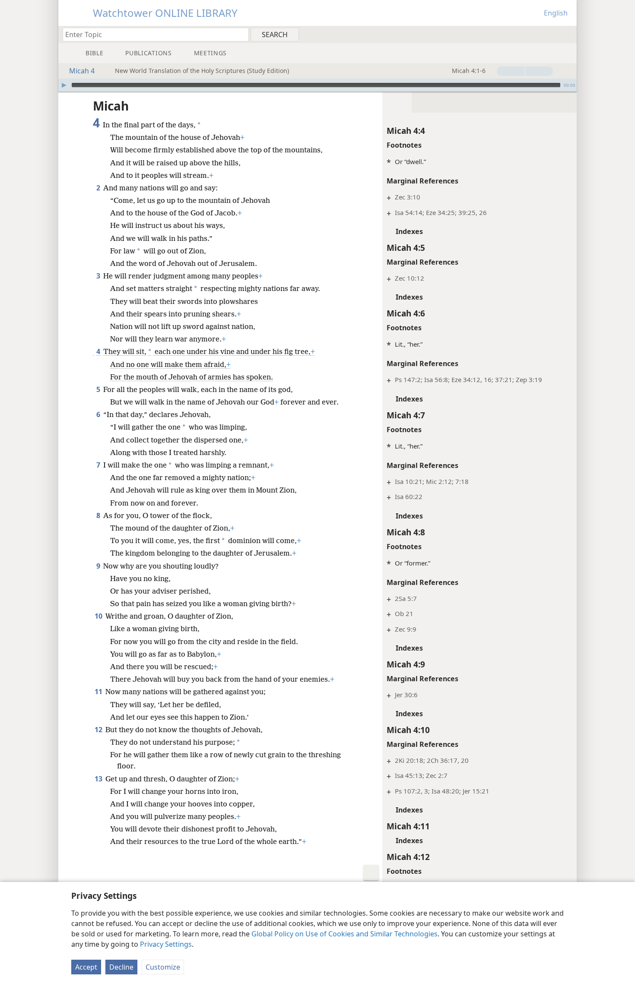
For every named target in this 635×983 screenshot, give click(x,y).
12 (99, 729)
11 (99, 691)
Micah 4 (82, 71)
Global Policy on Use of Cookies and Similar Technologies (344, 934)
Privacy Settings (166, 944)
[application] (317, 85)
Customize (163, 967)
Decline (121, 967)
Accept (86, 967)
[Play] (63, 85)
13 (99, 779)
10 (99, 616)
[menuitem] (567, 34)
